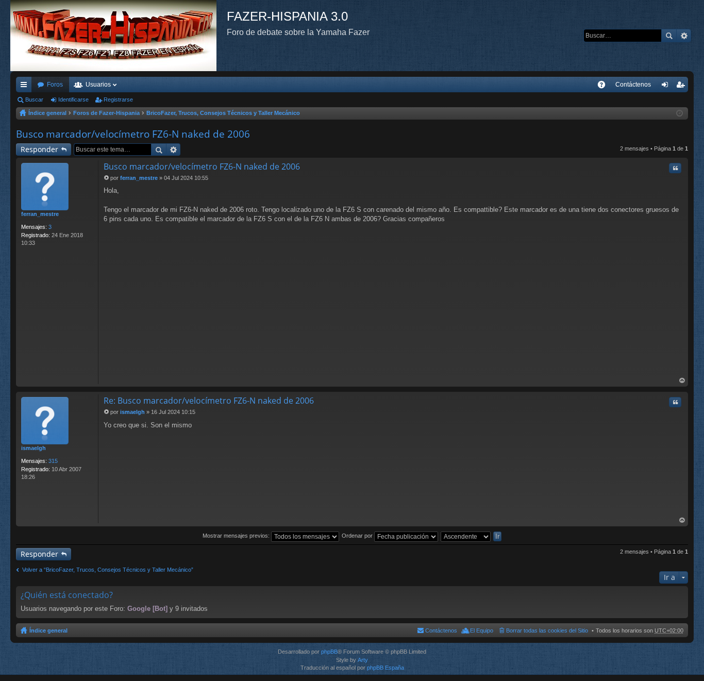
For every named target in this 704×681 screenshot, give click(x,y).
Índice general (47, 113)
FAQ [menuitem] (604, 86)
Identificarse (73, 99)
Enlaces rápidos (25, 86)
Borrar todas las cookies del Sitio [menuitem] (547, 630)
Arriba (682, 380)
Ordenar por (358, 536)
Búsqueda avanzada (684, 35)
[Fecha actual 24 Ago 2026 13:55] (679, 113)
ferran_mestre (40, 214)
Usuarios (98, 84)
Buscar (669, 35)
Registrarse (118, 99)
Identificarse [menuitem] (667, 86)
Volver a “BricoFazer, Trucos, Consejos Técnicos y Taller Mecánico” (107, 570)
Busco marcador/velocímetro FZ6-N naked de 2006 (133, 134)
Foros (55, 84)
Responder (39, 149)
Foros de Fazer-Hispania (106, 113)
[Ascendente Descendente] (466, 536)
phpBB (329, 652)
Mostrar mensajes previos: (237, 536)
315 (53, 461)
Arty (363, 660)
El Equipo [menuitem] (481, 630)
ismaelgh (33, 448)
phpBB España (385, 668)
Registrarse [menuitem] (682, 86)
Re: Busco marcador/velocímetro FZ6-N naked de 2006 (209, 400)
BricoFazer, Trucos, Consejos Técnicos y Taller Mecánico (223, 113)
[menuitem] (633, 84)
